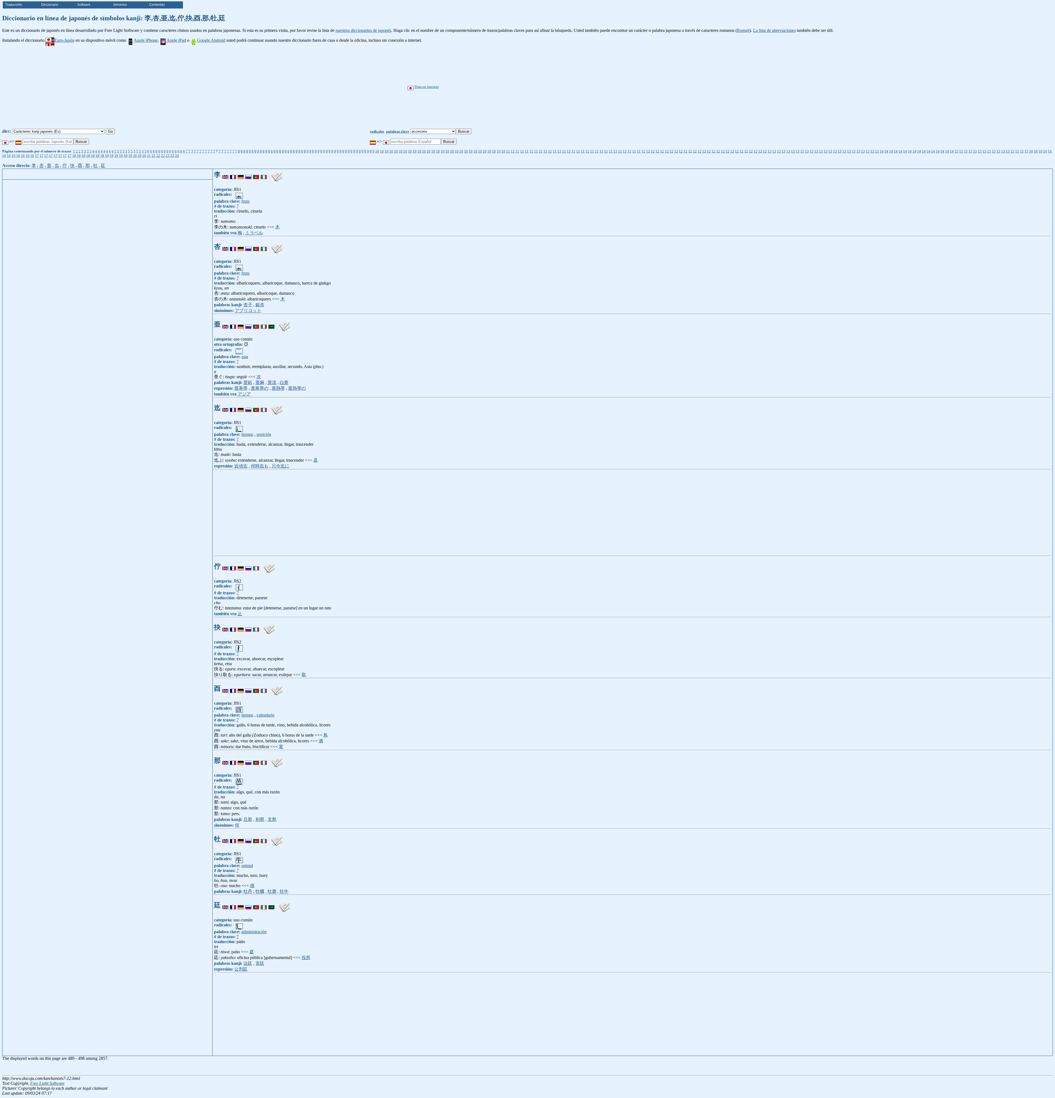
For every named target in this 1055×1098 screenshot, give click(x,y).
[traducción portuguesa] (256, 174)
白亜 (284, 382)
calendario (265, 715)
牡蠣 (260, 891)
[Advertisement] (545, 87)
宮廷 (260, 963)
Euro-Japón (64, 40)
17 (37, 156)
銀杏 (260, 304)
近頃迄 (241, 466)
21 (149, 156)
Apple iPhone (146, 40)
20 (135, 156)
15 (956, 151)
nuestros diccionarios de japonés (363, 30)
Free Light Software (47, 1083)
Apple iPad (176, 40)
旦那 (247, 819)
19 (107, 156)
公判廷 (241, 969)
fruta (245, 201)
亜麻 (260, 382)
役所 (306, 957)
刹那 (260, 819)
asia (244, 356)
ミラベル (254, 232)
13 (769, 151)
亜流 (272, 382)
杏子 (247, 304)
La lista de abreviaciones (774, 30)
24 (177, 156)
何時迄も (259, 466)
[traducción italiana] (264, 174)
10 (377, 151)
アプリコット (248, 310)
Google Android (211, 40)
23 (168, 156)
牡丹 (247, 891)
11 (508, 151)
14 (882, 151)
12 (643, 151)
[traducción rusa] (248, 174)
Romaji (743, 30)
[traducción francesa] (233, 174)
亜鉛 (247, 382)
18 (74, 156)
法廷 (247, 963)
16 (1031, 151)
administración (254, 931)
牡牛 (284, 891)
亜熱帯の (297, 388)
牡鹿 (272, 891)
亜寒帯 (241, 388)
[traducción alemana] (241, 174)
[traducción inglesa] (225, 174)
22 (158, 156)
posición (264, 434)
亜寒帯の (259, 388)
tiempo (247, 434)
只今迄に (280, 466)
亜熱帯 (278, 388)
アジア (244, 394)
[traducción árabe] (271, 324)
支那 (272, 819)
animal (247, 865)
